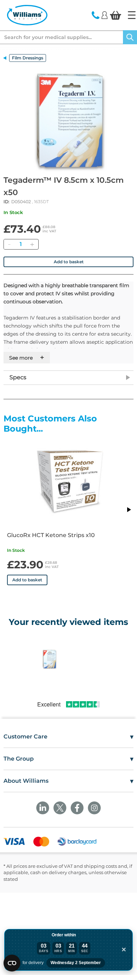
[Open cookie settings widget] (12, 963)
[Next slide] (128, 510)
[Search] (130, 37)
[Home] (132, 15)
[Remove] (9, 244)
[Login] (104, 15)
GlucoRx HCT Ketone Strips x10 (51, 535)
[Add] (32, 244)
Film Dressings (27, 57)
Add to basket (69, 261)
